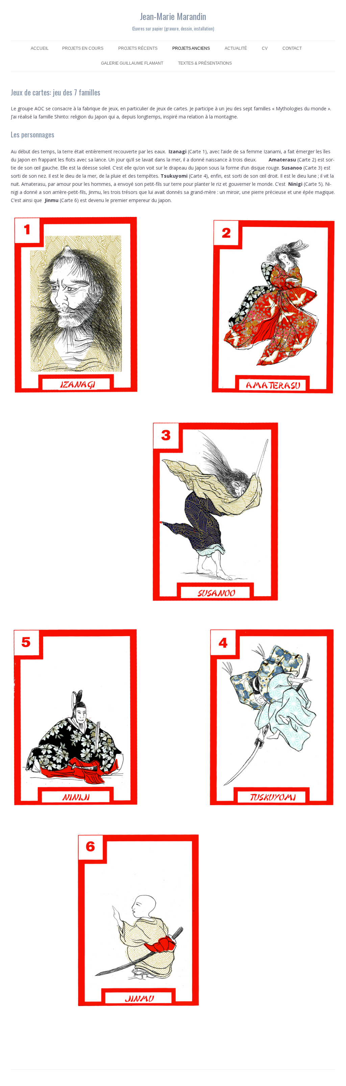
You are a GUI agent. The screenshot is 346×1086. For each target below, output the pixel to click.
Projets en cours (82, 48)
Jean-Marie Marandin (173, 16)
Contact (292, 48)
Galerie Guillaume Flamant (132, 63)
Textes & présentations (205, 63)
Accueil (40, 48)
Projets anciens (191, 48)
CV (265, 48)
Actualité (236, 48)
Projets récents (137, 48)
